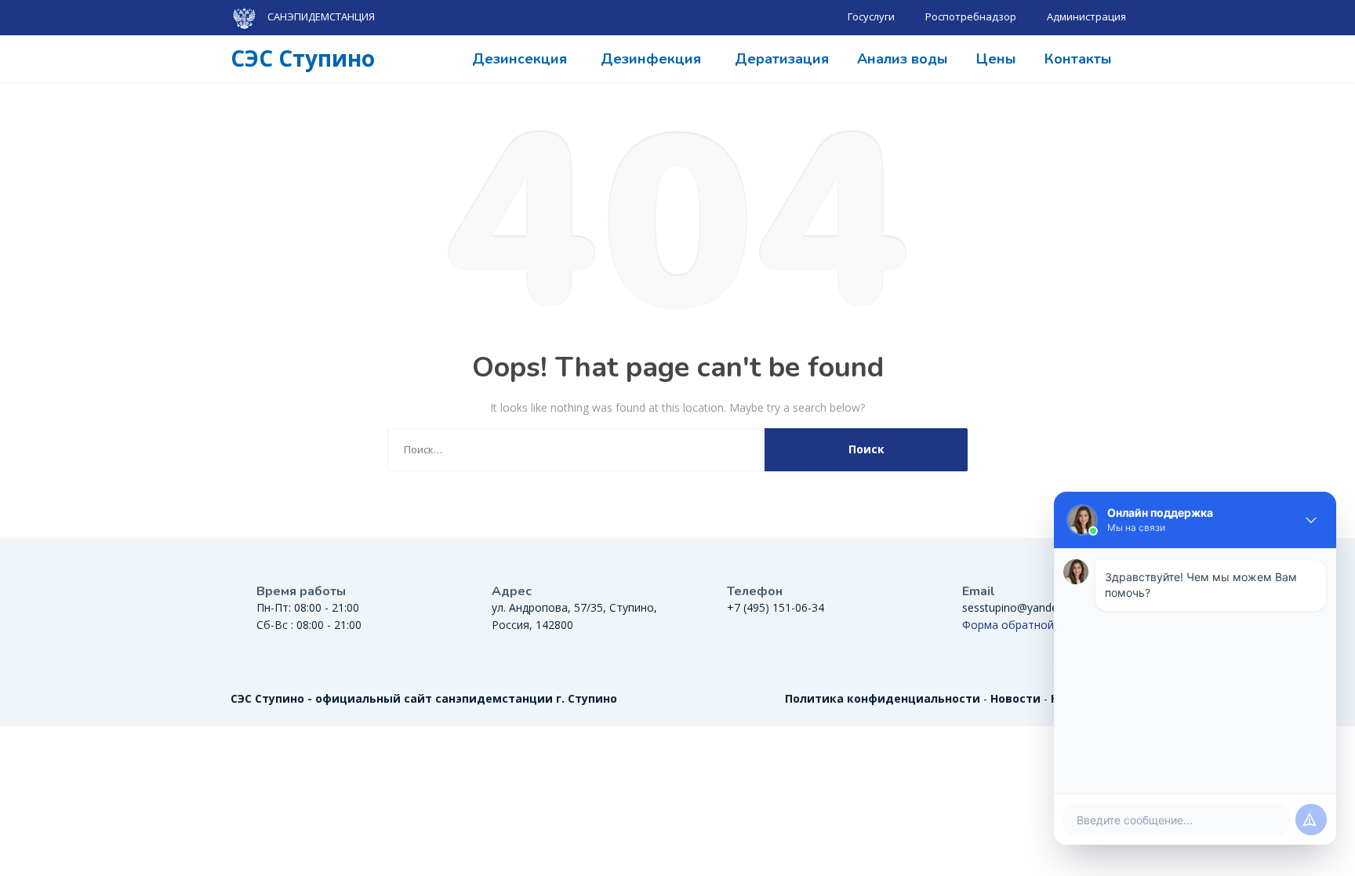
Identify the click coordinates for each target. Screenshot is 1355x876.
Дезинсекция (519, 58)
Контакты (1078, 58)
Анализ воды (902, 58)
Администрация (1086, 16)
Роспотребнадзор (970, 16)
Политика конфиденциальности (882, 698)
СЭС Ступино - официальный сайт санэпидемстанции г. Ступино (424, 698)
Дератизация (782, 58)
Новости (1015, 698)
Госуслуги (871, 16)
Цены (996, 58)
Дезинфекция (651, 58)
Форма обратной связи (1024, 624)
